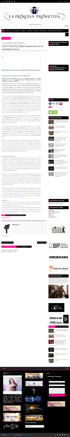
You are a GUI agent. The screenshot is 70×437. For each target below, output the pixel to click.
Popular (58, 326)
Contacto (65, 1)
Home (59, 1)
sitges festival (20, 42)
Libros (23, 30)
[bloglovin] (10, 1)
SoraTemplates (10, 435)
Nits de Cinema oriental (54, 212)
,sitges (21, 52)
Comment (65, 326)
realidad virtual (9, 42)
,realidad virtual (16, 52)
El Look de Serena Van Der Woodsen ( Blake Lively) (61, 156)
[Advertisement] (58, 188)
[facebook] (2, 1)
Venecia (50, 215)
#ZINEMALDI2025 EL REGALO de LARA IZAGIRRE (60, 150)
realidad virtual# (9, 215)
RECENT (51, 326)
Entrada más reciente (7, 242)
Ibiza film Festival (52, 217)
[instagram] (12, 1)
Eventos (29, 30)
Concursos (42, 30)
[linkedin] (14, 1)
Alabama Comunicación (55, 30)
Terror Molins (51, 216)
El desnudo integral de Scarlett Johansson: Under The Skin (61, 145)
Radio (36, 30)
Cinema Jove (51, 213)
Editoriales (16, 30)
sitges (15, 42)
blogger (9, 246)
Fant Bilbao (51, 210)
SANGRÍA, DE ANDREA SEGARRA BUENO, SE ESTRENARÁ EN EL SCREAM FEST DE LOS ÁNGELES (57, 343)
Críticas (8, 30)
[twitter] (5, 1)
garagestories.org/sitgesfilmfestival (19, 196)
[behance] (65, 435)
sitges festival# (22, 215)
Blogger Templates (26, 435)
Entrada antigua (42, 242)
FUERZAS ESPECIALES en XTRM (57, 278)
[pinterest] (7, 1)
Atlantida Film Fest (52, 211)
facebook (24, 246)
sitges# (16, 215)
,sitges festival (26, 52)
